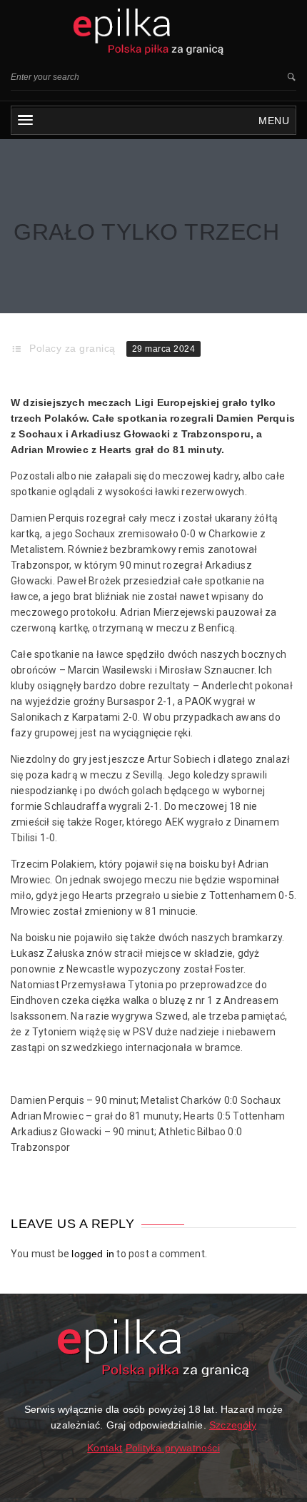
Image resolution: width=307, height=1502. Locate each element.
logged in (92, 1253)
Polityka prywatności (173, 1447)
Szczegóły (232, 1425)
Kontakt (104, 1447)
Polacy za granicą (72, 348)
